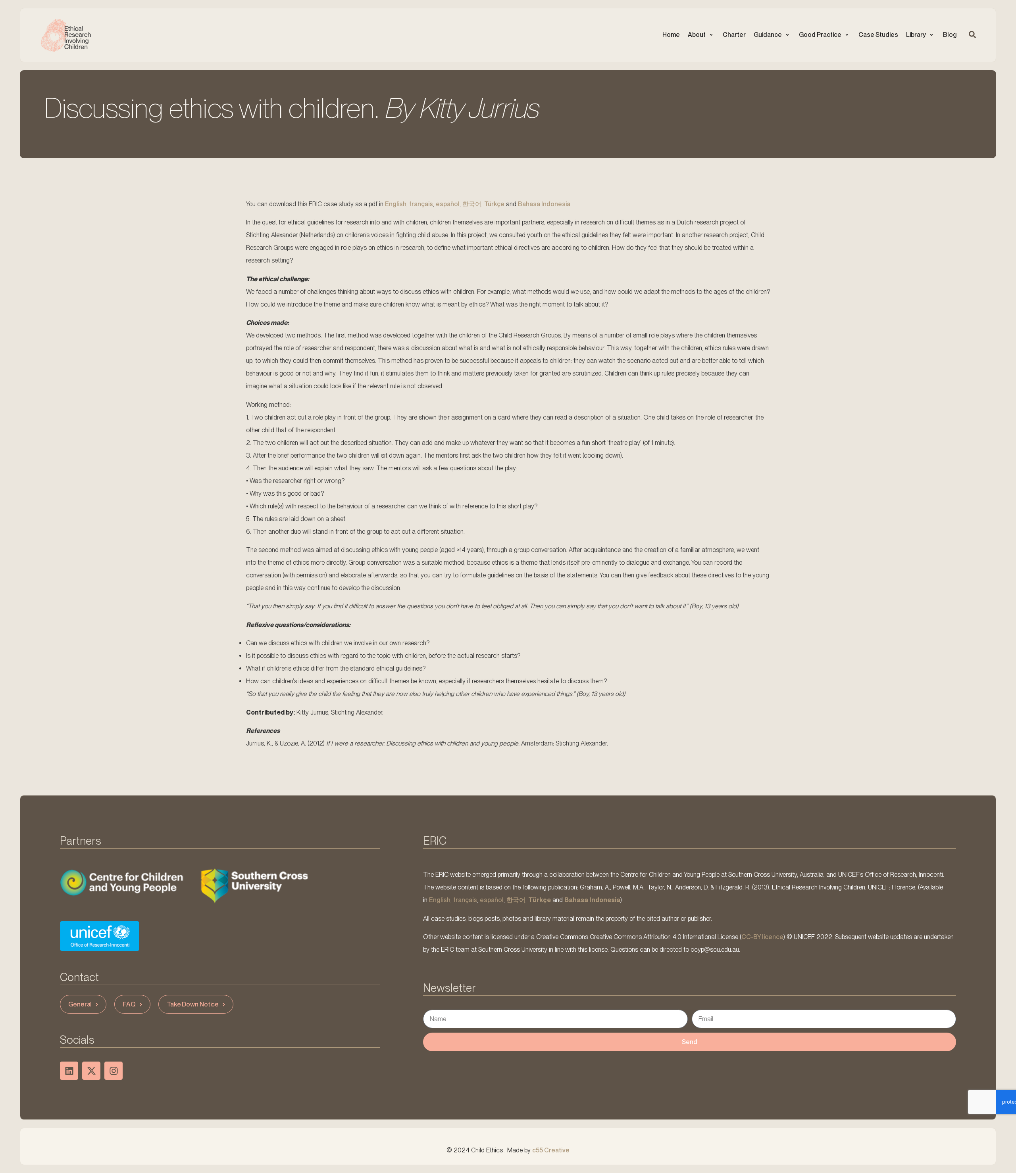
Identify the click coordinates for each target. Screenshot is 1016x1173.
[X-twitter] (91, 1071)
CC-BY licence (762, 937)
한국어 (471, 204)
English (395, 204)
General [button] (80, 1004)
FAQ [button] (129, 1004)
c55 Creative (551, 1150)
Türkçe (494, 204)
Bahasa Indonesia (544, 204)
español (448, 204)
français (421, 204)
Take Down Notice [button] (193, 1004)
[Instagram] (113, 1071)
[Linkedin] (69, 1071)
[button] (701, 35)
